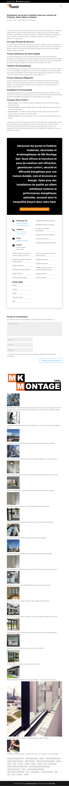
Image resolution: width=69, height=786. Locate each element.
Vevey (13, 774)
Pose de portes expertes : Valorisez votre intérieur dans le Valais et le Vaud (27, 738)
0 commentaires (31, 20)
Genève (9, 764)
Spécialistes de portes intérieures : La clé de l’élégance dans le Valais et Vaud (28, 506)
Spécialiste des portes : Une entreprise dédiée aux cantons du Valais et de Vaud (29, 585)
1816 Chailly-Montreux (22, 225)
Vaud (9, 774)
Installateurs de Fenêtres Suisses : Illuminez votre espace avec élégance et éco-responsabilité (32, 754)
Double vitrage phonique (31, 758)
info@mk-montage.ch (22, 241)
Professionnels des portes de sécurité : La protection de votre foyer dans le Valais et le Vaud (32, 475)
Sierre (27, 772)
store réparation (35, 772)
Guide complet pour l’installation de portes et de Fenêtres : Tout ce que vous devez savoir (31, 679)
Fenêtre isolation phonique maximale (45, 761)
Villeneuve (19, 774)
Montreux (40, 764)
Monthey (33, 764)
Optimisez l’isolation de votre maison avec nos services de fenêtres (25, 648)
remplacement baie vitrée (14, 769)
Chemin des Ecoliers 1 (22, 223)
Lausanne (20, 764)
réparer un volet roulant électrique (16, 772)
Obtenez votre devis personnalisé (34, 209)
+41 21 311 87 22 (21, 232)
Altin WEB (52, 783)
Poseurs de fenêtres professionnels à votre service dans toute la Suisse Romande (29, 553)
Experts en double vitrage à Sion (15, 761)
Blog (24, 20)
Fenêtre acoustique (29, 761)
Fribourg (59, 761)
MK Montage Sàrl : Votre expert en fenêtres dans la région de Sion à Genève (28, 601)
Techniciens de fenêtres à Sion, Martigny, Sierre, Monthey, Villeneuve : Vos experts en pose (32, 459)
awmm (11, 20)
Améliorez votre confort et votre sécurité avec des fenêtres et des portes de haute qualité (32, 632)
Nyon (45, 764)
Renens (23, 769)
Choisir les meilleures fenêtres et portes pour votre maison (23, 664)
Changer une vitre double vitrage (15, 758)
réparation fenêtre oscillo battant (36, 769)
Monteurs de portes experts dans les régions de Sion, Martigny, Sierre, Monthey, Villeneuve (32, 569)
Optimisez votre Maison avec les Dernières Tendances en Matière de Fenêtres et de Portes (32, 616)
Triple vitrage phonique (47, 772)
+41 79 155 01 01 (21, 234)
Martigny (27, 764)
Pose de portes (52, 764)
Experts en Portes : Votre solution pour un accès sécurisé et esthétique (26, 538)
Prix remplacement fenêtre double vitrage (39, 766)
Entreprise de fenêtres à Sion (53, 758)
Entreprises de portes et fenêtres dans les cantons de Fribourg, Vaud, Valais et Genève (31, 443)
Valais (56, 772)
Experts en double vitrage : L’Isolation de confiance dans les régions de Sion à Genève (30, 490)
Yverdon (26, 774)
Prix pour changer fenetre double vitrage (17, 766)
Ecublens (42, 758)
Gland (14, 764)
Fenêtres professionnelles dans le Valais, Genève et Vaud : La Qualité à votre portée (30, 522)
